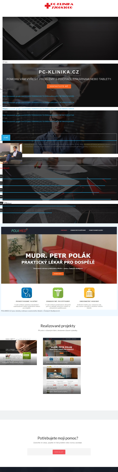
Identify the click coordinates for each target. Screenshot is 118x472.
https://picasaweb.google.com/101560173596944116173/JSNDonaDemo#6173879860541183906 (38, 119)
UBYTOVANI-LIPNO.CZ (58, 384)
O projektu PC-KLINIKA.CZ (26, 135)
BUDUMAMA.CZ (11, 355)
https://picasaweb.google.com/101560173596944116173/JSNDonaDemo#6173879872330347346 (38, 113)
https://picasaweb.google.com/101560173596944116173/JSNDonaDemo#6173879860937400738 (38, 100)
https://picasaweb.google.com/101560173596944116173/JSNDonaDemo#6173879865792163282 (38, 94)
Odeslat (59, 450)
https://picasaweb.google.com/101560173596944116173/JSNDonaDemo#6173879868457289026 (38, 106)
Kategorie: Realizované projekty (13, 360)
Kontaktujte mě (59, 84)
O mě (6, 135)
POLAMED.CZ (53, 355)
